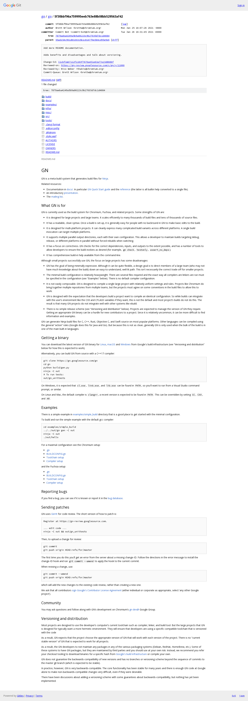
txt (234, 695)
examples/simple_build (85, 414)
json (242, 695)
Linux (103, 344)
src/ (48, 116)
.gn (48, 450)
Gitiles (20, 695)
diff (115, 39)
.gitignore (51, 132)
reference (125, 189)
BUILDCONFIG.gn (56, 453)
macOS (111, 344)
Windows (126, 344)
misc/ (48, 112)
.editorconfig (52, 128)
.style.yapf (51, 136)
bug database (115, 498)
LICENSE (50, 144)
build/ (48, 96)
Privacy (29, 695)
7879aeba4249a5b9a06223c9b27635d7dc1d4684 (82, 35)
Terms (39, 695)
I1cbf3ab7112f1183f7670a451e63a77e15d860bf (86, 62)
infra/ (48, 108)
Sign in (241, 5)
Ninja (105, 178)
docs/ (49, 100)
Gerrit (54, 513)
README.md (48, 79)
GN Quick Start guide (99, 189)
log (124, 23)
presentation (71, 192)
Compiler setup (54, 461)
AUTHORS (51, 140)
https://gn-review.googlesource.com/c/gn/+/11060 (93, 65)
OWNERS (51, 148)
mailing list (57, 196)
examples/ (51, 104)
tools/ (49, 120)
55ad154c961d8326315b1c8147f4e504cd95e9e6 (82, 39)
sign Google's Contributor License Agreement (97, 590)
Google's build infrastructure (131, 654)
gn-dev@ (134, 609)
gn (43, 16)
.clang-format (53, 124)
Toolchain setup (55, 457)
